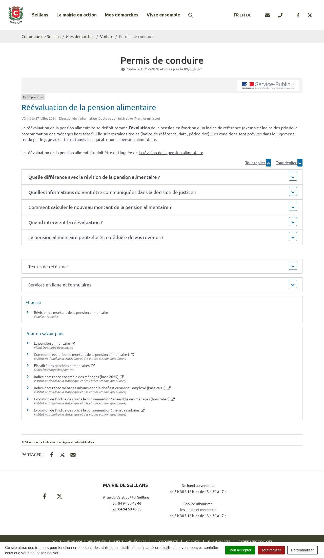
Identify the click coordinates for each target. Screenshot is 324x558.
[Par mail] (73, 454)
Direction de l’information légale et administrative (59, 442)
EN (242, 14)
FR (236, 15)
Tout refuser (271, 550)
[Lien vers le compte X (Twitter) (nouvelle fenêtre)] (309, 14)
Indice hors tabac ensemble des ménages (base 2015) (76, 376)
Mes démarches (121, 14)
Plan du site (219, 541)
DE (248, 14)
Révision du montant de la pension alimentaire (71, 312)
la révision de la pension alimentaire (171, 152)
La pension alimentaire (52, 343)
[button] (162, 177)
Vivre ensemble (163, 14)
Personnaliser (302, 550)
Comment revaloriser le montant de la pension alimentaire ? (82, 354)
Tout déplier (286, 162)
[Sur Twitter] (62, 454)
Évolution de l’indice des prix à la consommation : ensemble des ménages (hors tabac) (102, 399)
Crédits (193, 541)
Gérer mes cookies (255, 541)
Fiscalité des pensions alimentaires (62, 365)
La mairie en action (76, 14)
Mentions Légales (130, 541)
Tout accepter (240, 550)
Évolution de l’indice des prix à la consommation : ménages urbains (87, 410)
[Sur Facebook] (52, 454)
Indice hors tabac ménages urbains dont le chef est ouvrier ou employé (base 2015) (100, 387)
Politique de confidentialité (79, 541)
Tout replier (255, 162)
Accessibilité (166, 541)
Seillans (40, 14)
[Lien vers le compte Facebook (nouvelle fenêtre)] (298, 14)
